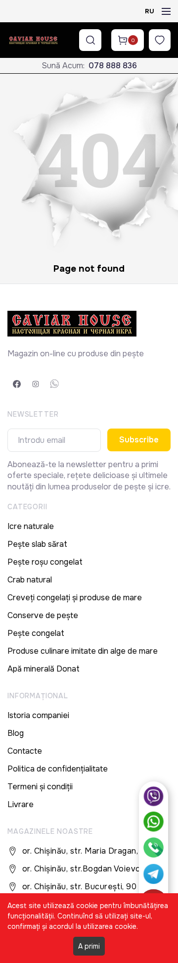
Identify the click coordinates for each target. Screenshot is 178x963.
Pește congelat (35, 633)
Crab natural (29, 580)
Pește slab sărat (37, 544)
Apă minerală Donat (43, 669)
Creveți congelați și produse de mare (74, 597)
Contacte (24, 751)
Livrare (20, 804)
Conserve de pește (42, 615)
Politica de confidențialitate (57, 769)
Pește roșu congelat (45, 562)
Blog (15, 733)
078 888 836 (113, 65)
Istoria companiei (38, 715)
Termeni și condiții (40, 786)
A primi (89, 946)
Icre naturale (30, 526)
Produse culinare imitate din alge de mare (82, 651)
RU (149, 11)
